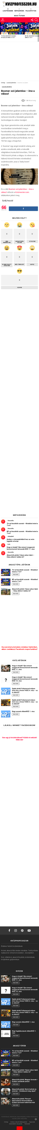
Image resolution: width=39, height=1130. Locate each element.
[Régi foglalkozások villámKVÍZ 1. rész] (5, 1033)
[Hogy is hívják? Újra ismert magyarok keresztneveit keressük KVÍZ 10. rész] (5, 679)
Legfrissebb (8, 11)
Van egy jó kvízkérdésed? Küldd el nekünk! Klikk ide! (19, 738)
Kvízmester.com (22, 192)
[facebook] (9, 930)
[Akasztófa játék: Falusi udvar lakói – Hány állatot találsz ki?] (5, 591)
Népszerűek (19, 11)
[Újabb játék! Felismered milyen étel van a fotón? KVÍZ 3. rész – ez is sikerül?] (5, 702)
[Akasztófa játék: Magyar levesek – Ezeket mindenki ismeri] (5, 1082)
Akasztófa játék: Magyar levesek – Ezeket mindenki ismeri (25, 1080)
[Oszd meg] (23, 208)
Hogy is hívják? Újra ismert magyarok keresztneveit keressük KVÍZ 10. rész (25, 679)
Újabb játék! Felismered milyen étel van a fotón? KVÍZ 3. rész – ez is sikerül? (25, 702)
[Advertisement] (19, 61)
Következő (38, 32)
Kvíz (9, 544)
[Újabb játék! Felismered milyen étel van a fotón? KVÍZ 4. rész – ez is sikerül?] (5, 691)
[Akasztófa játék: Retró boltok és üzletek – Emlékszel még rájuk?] (5, 1091)
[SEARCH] (36, 19)
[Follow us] (32, 19)
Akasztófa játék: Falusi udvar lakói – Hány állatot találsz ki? (20, 556)
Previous (1, 32)
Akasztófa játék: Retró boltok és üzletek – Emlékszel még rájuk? (24, 1090)
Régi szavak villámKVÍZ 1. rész (23, 711)
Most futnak (19, 16)
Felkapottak (30, 11)
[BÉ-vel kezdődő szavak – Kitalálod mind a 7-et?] (5, 582)
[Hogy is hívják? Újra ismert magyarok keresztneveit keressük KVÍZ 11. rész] (5, 668)
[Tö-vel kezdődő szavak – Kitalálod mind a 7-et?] (12, 28)
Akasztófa (11, 520)
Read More (15, 574)
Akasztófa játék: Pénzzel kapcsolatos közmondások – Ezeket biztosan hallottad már (23, 1100)
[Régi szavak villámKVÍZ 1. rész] (5, 714)
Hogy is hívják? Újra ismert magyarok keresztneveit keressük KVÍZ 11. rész (21, 548)
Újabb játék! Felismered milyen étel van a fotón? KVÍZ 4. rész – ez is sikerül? (25, 690)
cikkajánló (11, 536)
